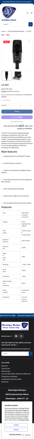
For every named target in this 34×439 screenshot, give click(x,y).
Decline (16, 430)
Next (7, 35)
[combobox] (17, 24)
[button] (31, 13)
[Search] (30, 24)
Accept (16, 425)
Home (3, 31)
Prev (2, 35)
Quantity (3, 105)
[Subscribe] (31, 354)
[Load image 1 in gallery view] (6, 76)
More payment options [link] (17, 121)
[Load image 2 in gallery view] (17, 76)
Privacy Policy (24, 420)
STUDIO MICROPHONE (16, 31)
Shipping (3, 91)
